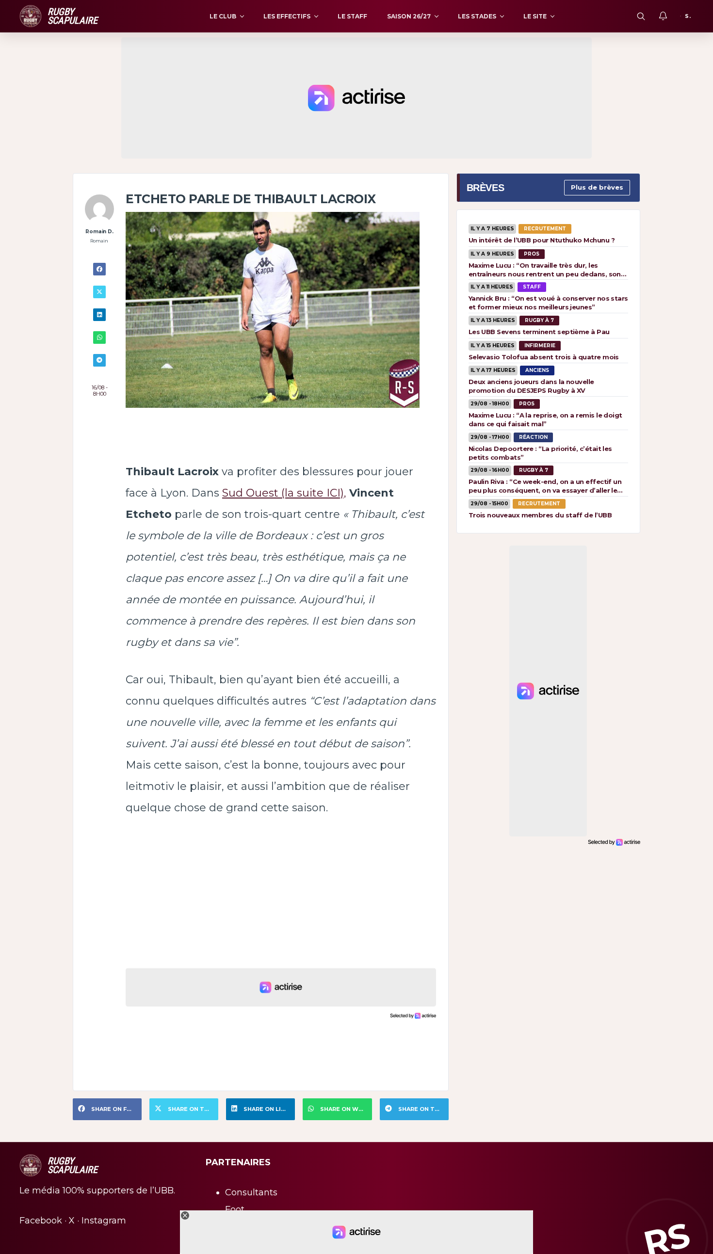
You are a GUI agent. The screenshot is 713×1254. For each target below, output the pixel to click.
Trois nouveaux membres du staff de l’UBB (540, 515)
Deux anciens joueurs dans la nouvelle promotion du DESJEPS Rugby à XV (531, 386)
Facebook (40, 1220)
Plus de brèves (597, 187)
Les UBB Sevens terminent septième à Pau (539, 332)
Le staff (352, 16)
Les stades (477, 16)
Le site (535, 16)
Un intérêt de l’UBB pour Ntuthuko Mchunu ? (542, 240)
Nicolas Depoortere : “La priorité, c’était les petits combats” (540, 453)
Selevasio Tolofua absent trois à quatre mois (544, 357)
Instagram (103, 1220)
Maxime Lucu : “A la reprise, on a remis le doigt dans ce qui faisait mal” (545, 419)
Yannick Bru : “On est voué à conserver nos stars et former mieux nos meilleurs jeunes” (548, 302)
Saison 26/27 (409, 16)
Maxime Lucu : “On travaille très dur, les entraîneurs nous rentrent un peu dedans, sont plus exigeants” (546, 269)
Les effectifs (286, 16)
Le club (223, 16)
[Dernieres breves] (663, 16)
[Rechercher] (640, 16)
